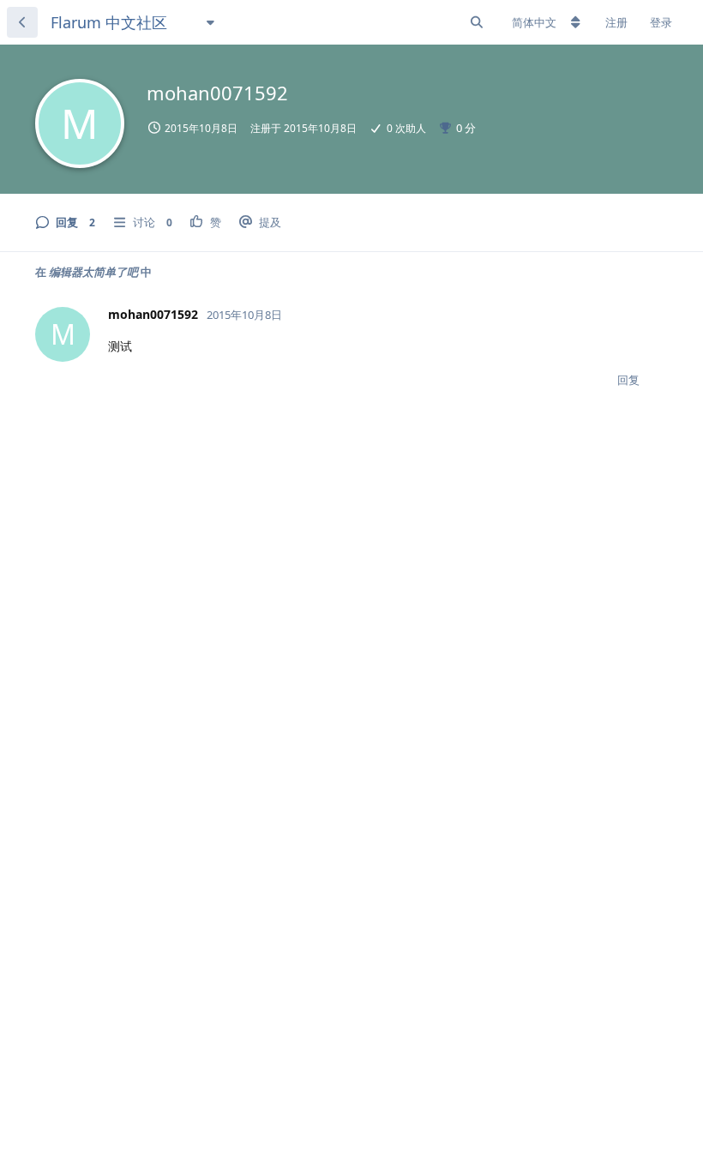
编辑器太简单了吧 (93, 271)
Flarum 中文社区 (109, 22)
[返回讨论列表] (22, 22)
